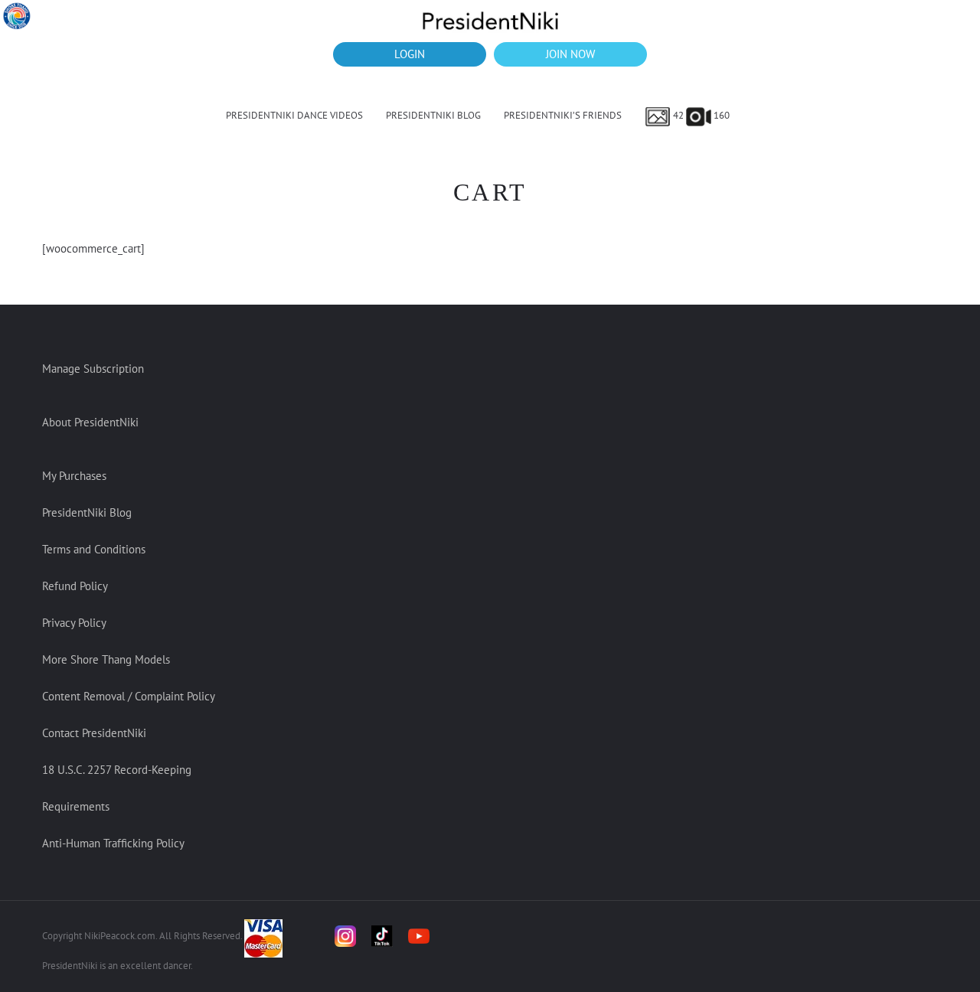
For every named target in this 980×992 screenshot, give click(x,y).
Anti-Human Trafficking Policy (113, 843)
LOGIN (409, 54)
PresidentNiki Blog (433, 115)
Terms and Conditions (93, 549)
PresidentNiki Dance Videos (294, 115)
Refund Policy (75, 586)
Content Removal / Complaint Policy (128, 696)
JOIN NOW (570, 54)
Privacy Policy (74, 622)
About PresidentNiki (90, 422)
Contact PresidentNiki (94, 733)
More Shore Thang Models (106, 659)
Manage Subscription (93, 368)
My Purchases (74, 475)
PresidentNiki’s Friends (563, 115)
